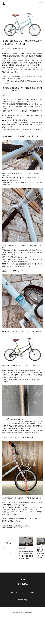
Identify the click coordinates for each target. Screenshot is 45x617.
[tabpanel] (26, 547)
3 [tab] (10, 547)
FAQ (21, 592)
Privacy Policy (22, 600)
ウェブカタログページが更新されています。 (16, 525)
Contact (32, 592)
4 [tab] (13, 547)
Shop (11, 592)
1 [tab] (4, 547)
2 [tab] (7, 547)
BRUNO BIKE (16, 48)
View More (9, 553)
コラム (24, 48)
